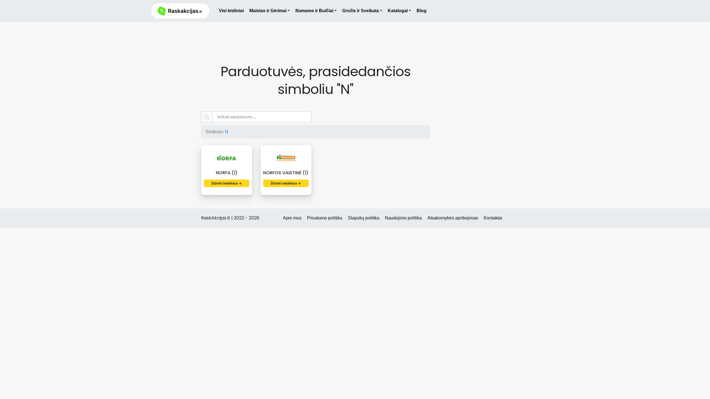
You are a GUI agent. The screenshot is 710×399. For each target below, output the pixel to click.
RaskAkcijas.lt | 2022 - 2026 (230, 218)
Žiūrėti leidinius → (226, 183)
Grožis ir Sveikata (360, 10)
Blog (422, 10)
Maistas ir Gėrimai (267, 10)
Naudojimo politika (403, 218)
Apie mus (292, 218)
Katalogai (398, 10)
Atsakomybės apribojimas (452, 218)
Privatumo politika (324, 218)
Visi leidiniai (231, 10)
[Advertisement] (316, 36)
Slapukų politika (363, 218)
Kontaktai (493, 218)
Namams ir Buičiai (314, 10)
